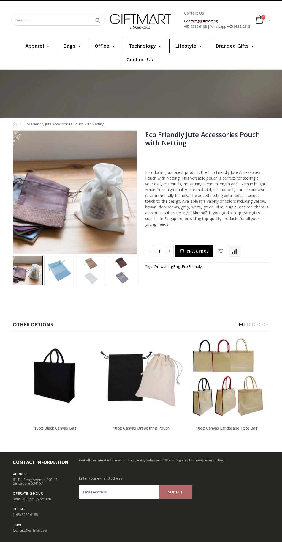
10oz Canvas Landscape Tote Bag (227, 428)
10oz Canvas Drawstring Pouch (141, 428)
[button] (240, 324)
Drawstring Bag (167, 266)
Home (15, 124)
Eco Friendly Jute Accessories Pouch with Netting (202, 138)
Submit (175, 491)
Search (98, 20)
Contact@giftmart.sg (30, 530)
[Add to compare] (234, 251)
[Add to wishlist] (221, 251)
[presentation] (19, 270)
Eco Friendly (192, 266)
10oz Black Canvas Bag (55, 428)
